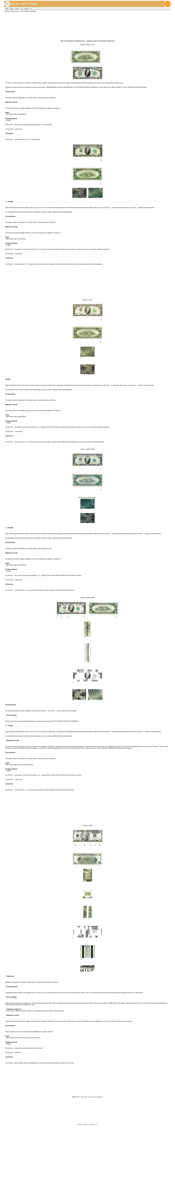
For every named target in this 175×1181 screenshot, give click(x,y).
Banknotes (15, 11)
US (21, 8)
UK (31, 8)
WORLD (17, 8)
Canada (26, 8)
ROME (6, 8)
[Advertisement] (87, 25)
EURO (11, 8)
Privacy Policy (83, 1124)
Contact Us (93, 1124)
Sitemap (7, 11)
